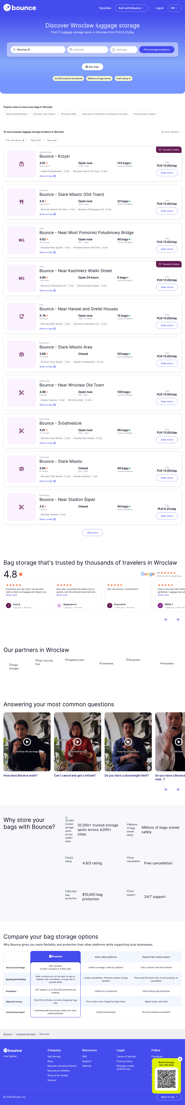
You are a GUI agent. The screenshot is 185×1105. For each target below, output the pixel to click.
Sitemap (86, 1065)
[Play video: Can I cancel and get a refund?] (77, 741)
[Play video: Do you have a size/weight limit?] (128, 741)
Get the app (54, 1056)
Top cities (105, 8)
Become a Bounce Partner (62, 1065)
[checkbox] (16, 114)
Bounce (7, 1034)
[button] (156, 49)
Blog (50, 1061)
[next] (178, 619)
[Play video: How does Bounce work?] (27, 741)
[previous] (166, 619)
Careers (52, 1080)
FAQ (84, 1056)
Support (86, 1061)
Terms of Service (126, 1056)
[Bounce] (19, 7)
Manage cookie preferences (125, 1067)
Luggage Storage (25, 1034)
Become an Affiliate (59, 1070)
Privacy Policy (124, 1061)
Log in (160, 8)
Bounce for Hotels (58, 1075)
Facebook (156, 1056)
